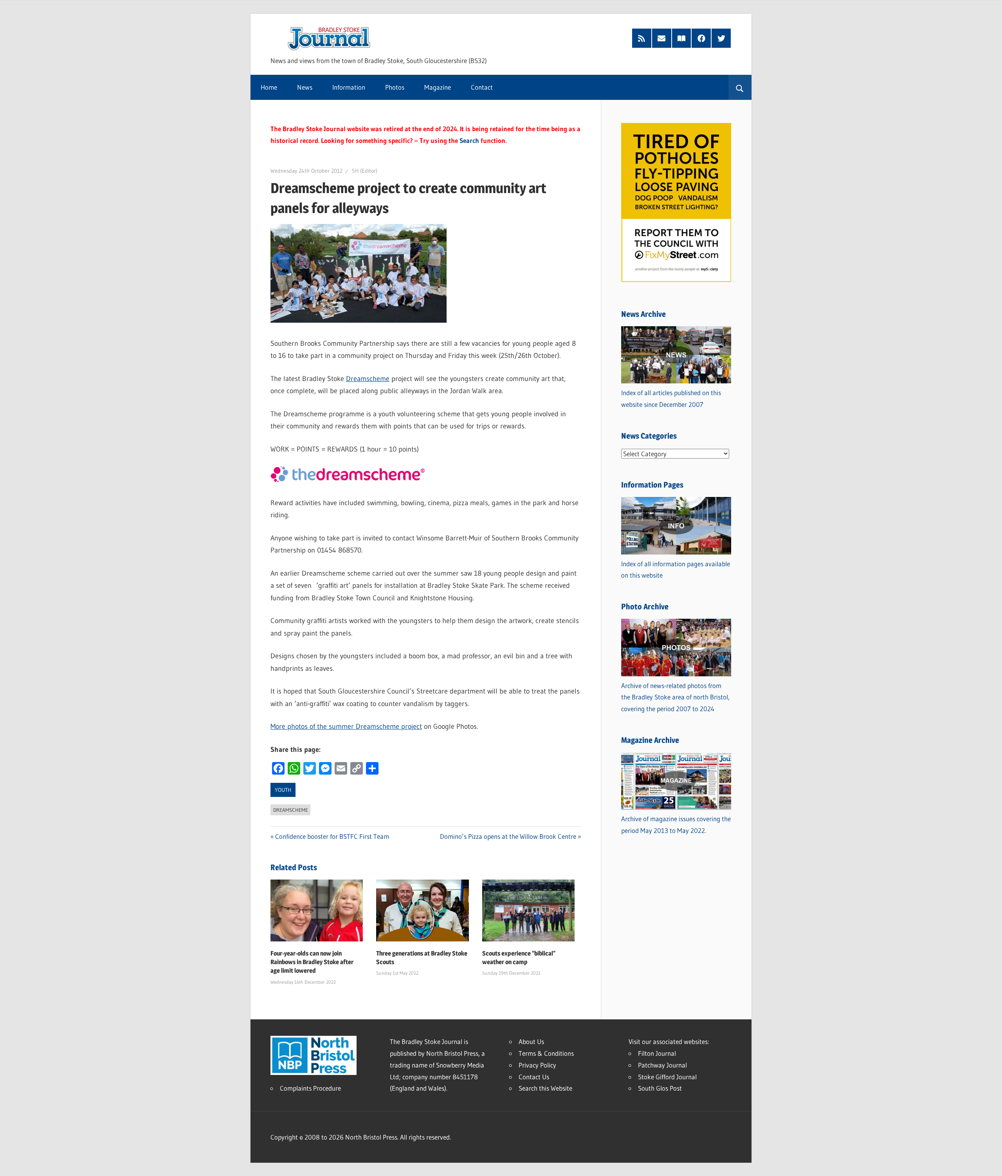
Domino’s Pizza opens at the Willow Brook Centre (508, 836)
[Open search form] (740, 87)
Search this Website (545, 1088)
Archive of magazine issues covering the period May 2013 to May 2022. (676, 825)
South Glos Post (660, 1088)
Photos (394, 87)
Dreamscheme (367, 378)
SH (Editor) (364, 170)
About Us (531, 1041)
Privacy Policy (537, 1065)
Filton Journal (657, 1053)
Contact (482, 87)
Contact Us (534, 1077)
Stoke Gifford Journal (667, 1077)
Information (348, 87)
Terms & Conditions (546, 1053)
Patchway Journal (662, 1065)
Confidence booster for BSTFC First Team (332, 836)
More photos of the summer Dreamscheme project (346, 726)
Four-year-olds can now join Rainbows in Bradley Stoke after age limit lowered (311, 962)
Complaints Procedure (310, 1088)
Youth (283, 789)
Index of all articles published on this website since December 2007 (671, 398)
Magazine (437, 87)
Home (269, 87)
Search (469, 140)
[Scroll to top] (989, 1163)
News (304, 87)
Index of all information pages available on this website (675, 570)
